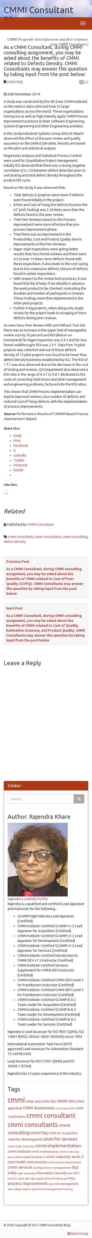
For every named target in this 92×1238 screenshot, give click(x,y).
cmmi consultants (48, 537)
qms (51, 1183)
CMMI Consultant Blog (38, 15)
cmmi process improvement (64, 1162)
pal (65, 1178)
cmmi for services (60, 1138)
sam (10, 1189)
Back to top (79, 1234)
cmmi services (20, 1167)
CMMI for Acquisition (63, 1133)
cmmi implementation (58, 1145)
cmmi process (36, 1162)
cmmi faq (39, 1132)
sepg (17, 1189)
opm (27, 1178)
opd (21, 1178)
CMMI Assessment (38, 1108)
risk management (66, 1183)
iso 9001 (73, 1173)
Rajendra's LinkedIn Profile (28, 899)
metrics (13, 1178)
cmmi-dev (48, 1101)
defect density (15, 542)
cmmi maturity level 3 (64, 1157)
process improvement (28, 1183)
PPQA (71, 1178)
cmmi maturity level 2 (30, 1157)
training (68, 1189)
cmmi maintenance (45, 1151)
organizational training (49, 1178)
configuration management (52, 1167)
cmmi (16, 1100)
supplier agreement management (42, 1189)
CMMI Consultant (40, 524)
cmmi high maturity (21, 1146)
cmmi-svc (66, 1101)
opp (32, 1178)
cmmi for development (25, 1139)
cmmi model (17, 1162)
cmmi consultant (20, 537)
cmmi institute (19, 1151)
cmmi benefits (65, 1108)
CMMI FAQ (15, 82)
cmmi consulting (75, 537)
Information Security (51, 1173)
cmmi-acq (33, 1101)
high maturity (26, 1173)
